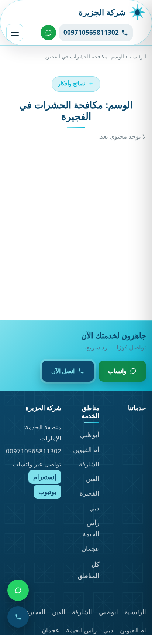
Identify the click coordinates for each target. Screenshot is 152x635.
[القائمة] (14, 32)
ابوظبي (108, 612)
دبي (94, 508)
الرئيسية (137, 56)
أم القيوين (86, 449)
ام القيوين (133, 630)
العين (92, 478)
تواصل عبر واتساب (37, 464)
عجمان (90, 548)
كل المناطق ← (84, 570)
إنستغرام (44, 477)
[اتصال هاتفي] (18, 617)
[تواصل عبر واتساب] (48, 32)
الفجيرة (89, 493)
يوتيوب (47, 491)
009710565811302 (33, 451)
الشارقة (89, 464)
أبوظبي (89, 434)
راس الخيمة (81, 630)
